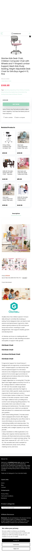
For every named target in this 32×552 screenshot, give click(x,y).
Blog (2, 485)
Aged (11, 90)
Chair (17, 90)
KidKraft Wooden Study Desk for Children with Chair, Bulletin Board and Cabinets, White (22, 201)
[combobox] (16, 508)
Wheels (15, 94)
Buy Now (16, 104)
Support (11, 94)
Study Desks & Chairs (6, 81)
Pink (26, 92)
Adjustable (7, 90)
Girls (9, 92)
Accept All (16, 540)
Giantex (6, 92)
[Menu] (2, 34)
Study (7, 94)
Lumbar (19, 92)
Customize (16, 544)
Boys (14, 90)
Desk (2, 92)
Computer (26, 90)
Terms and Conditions (7, 496)
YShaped (19, 94)
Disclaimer (4, 498)
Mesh (22, 92)
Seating (3, 94)
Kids (16, 92)
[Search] (29, 34)
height (12, 92)
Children (21, 90)
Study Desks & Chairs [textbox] (15, 508)
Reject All (16, 548)
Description (16, 213)
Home (2, 483)
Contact (3, 487)
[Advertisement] (16, 16)
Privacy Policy (4, 494)
